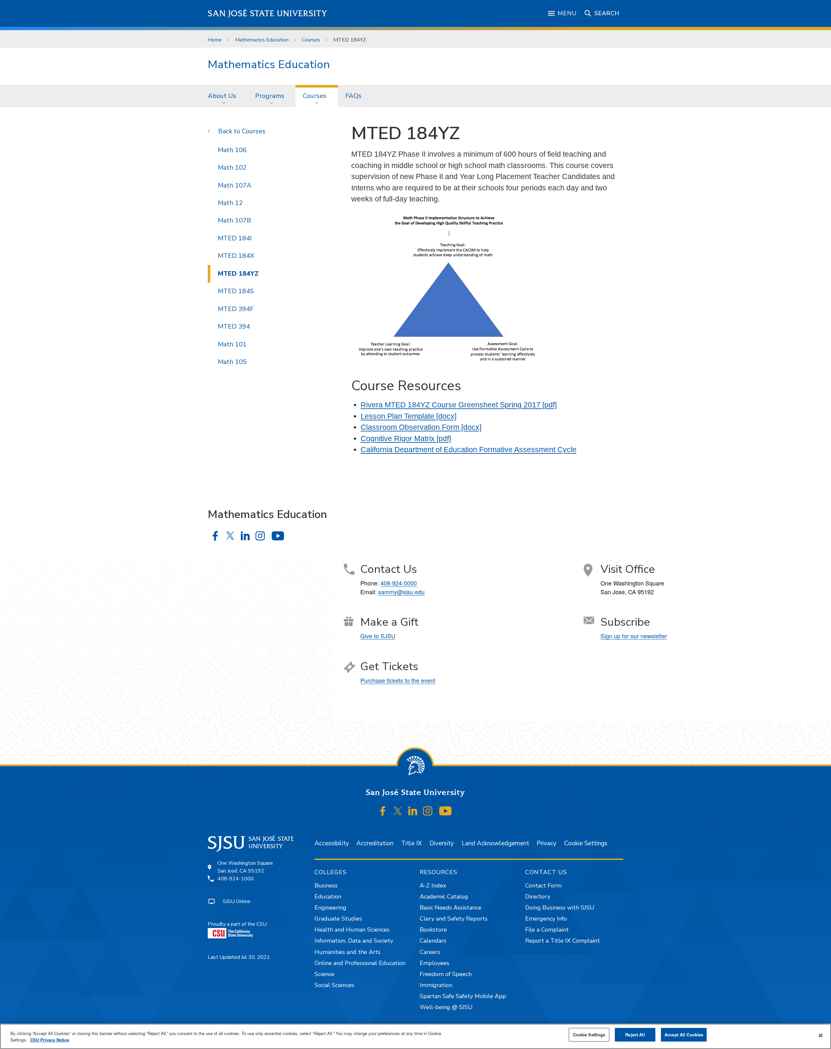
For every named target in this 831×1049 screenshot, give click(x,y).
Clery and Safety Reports (454, 918)
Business (326, 885)
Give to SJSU (377, 636)
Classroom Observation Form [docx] (421, 427)
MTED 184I (235, 238)
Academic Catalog (444, 896)
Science (324, 974)
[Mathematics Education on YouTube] (277, 535)
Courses (311, 39)
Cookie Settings (585, 843)
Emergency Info (546, 918)
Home (215, 39)
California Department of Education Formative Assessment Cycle (469, 449)
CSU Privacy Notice (49, 1040)
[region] (415, 1036)
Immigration (436, 985)
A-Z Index (433, 885)
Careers (430, 952)
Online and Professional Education (360, 963)
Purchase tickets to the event (397, 680)
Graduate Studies (338, 918)
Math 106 (232, 150)
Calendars (433, 941)
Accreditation (374, 843)
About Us (222, 95)
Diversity (441, 843)
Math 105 (232, 361)
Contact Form (543, 885)
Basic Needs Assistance (450, 907)
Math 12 (230, 203)
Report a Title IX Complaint (562, 941)
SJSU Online (237, 901)
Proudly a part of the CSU (237, 924)
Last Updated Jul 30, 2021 (239, 957)
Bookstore (433, 930)
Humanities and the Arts (347, 952)
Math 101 (232, 344)
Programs (269, 95)
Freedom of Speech (446, 974)
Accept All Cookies (683, 1034)
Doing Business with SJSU (559, 907)
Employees (434, 963)
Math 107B (234, 220)
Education (328, 896)
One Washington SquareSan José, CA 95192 (245, 867)
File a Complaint (547, 930)
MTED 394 (234, 326)
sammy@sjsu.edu (401, 591)
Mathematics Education (262, 39)
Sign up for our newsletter (634, 636)
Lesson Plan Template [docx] (408, 416)
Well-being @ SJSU (446, 1007)
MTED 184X (236, 255)
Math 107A (235, 185)
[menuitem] (224, 96)
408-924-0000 (398, 583)
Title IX (411, 843)
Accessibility (332, 843)
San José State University (268, 13)
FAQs (353, 95)
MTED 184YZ (238, 273)
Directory (537, 896)
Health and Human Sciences (352, 930)
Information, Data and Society (354, 941)
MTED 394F (236, 309)
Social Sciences (334, 985)
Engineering (330, 907)
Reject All (635, 1034)
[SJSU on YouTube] (445, 811)
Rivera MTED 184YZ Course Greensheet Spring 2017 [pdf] (459, 405)
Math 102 (232, 167)
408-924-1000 (235, 878)
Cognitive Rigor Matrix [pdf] (406, 438)
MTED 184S (236, 291)
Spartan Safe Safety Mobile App (463, 996)
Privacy (546, 843)
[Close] (820, 1036)
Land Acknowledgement (495, 843)
